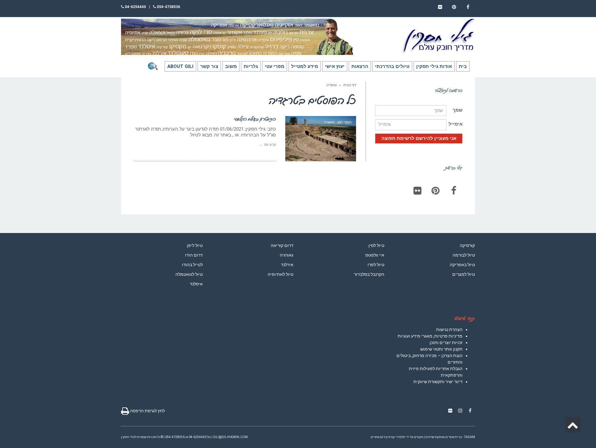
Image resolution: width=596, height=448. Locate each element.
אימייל (456, 124)
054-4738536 (168, 7)
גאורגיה (286, 255)
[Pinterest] (435, 190)
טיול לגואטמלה (189, 274)
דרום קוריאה (282, 245)
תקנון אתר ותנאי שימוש (441, 349)
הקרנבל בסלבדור (369, 274)
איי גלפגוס (374, 255)
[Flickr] (417, 190)
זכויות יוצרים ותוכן (446, 342)
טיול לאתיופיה (280, 274)
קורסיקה (467, 245)
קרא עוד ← (267, 145)
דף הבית (349, 85)
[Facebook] (453, 190)
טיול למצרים (463, 274)
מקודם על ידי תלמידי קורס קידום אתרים (397, 437)
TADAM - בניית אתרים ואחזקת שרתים (450, 437)
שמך (458, 110)
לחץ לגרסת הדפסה (147, 410)
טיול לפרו (376, 264)
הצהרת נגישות (449, 329)
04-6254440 (135, 7)
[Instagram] (460, 411)
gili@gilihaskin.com (230, 437)
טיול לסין (376, 245)
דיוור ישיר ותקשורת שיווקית (438, 381)
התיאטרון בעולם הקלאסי (255, 119)
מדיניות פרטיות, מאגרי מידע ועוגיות (430, 336)
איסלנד (196, 283)
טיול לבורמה (464, 255)
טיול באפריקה (462, 264)
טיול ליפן (195, 245)
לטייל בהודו (192, 264)
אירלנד (287, 264)
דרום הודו (194, 255)
